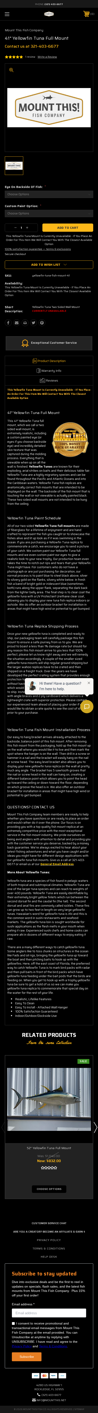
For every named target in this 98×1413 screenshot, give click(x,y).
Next (95, 1127)
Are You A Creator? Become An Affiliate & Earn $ (49, 1231)
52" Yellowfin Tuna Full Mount (49, 1147)
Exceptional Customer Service (54, 343)
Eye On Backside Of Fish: (25, 186)
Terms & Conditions (49, 1248)
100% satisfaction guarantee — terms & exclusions (38, 249)
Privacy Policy (49, 1240)
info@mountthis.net (51, 1400)
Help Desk (49, 1256)
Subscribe (27, 1356)
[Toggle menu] (14, 14)
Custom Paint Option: (23, 206)
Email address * (23, 1304)
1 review (30, 57)
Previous (3, 1127)
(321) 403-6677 (53, 4)
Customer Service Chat (49, 1223)
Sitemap (79, 1409)
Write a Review (47, 57)
